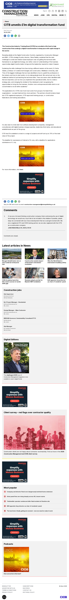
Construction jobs (13, 290)
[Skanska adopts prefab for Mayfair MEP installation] (34, 273)
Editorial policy (28, 592)
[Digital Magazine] (56, 11)
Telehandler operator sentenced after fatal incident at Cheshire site (28, 501)
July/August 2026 (11, 375)
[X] (59, 11)
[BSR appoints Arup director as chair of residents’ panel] (57, 273)
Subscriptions (28, 586)
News (36, 15)
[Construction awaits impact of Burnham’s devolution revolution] (34, 253)
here (21, 169)
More (61, 15)
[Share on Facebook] (5, 36)
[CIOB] (50, 597)
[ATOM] (18, 597)
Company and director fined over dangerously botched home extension (30, 492)
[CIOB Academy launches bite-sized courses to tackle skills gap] (11, 273)
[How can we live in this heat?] (16, 559)
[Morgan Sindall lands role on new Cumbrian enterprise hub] (11, 253)
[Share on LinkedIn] (12, 36)
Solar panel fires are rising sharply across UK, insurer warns (26, 496)
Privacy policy (7, 592)
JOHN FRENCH (12, 228)
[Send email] (19, 36)
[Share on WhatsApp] (15, 36)
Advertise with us (8, 588)
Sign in (45, 11)
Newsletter (6, 586)
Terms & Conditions (9, 590)
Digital (54, 15)
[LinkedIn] (63, 11)
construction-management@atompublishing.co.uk (39, 204)
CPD (48, 15)
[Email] (53, 11)
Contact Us (27, 590)
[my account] (49, 11)
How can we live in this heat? (12, 573)
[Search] (66, 11)
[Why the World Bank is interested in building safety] (57, 253)
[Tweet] (8, 36)
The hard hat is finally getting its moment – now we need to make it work (30, 511)
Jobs (43, 15)
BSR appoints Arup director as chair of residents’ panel (24, 506)
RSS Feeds (26, 588)
